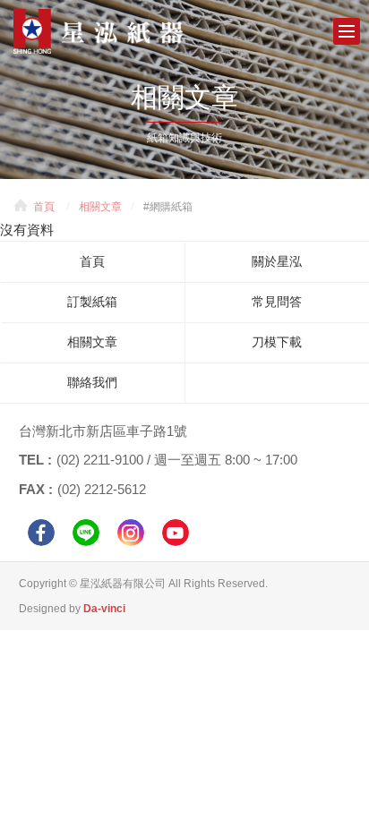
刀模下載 (277, 342)
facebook (41, 532)
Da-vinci (104, 608)
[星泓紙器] (125, 31)
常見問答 (277, 301)
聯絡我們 (92, 382)
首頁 (44, 206)
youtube (175, 532)
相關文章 (100, 206)
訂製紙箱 (92, 301)
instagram (130, 532)
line (86, 532)
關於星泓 (277, 261)
